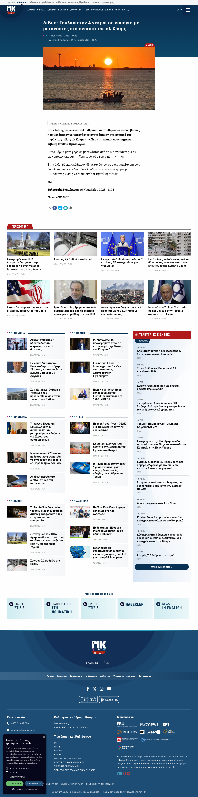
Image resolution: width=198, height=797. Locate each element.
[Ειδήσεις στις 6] (98, 608)
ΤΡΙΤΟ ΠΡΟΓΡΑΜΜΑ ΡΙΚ (67, 766)
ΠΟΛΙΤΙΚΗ (82, 333)
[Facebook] (88, 689)
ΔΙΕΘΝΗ (149, 45)
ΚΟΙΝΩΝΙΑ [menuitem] (51, 10)
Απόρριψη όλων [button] (34, 783)
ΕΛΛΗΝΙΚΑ (92, 663)
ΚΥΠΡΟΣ (140, 365)
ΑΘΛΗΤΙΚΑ (82, 501)
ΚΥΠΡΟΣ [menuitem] (41, 10)
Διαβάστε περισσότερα (28, 763)
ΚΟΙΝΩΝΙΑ (19, 333)
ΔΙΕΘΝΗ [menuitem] (109, 10)
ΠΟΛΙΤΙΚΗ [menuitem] (63, 10)
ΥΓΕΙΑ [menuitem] (86, 10)
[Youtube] (109, 689)
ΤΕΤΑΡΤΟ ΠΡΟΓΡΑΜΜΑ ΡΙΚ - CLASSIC (75, 770)
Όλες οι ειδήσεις (161, 567)
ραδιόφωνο (48, 2)
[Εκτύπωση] (70, 207)
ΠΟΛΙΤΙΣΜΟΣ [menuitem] (97, 10)
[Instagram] (102, 689)
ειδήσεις (21, 2)
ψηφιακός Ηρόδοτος (78, 2)
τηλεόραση (34, 2)
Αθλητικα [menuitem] (120, 10)
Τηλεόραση (76, 676)
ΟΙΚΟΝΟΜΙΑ (20, 417)
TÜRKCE (107, 663)
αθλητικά (61, 2)
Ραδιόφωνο (91, 676)
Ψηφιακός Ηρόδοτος (124, 676)
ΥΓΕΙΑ (79, 417)
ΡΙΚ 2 (57, 747)
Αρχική (50, 676)
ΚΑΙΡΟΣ (140, 382)
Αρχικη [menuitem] (31, 10)
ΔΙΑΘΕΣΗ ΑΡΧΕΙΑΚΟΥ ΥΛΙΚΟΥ (72, 784)
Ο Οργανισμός (61, 723)
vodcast (95, 2)
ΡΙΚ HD (58, 751)
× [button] (44, 737)
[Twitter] (94, 689)
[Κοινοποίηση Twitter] (60, 208)
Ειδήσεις (62, 676)
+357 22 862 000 (20, 723)
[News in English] (172, 608)
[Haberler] (135, 608)
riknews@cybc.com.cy (23, 730)
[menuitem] (128, 10)
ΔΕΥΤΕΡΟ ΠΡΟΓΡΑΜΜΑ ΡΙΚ (69, 763)
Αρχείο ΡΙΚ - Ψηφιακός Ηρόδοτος (71, 728)
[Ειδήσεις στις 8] (24, 608)
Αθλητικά (105, 676)
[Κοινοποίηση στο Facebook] (54, 208)
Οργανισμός (144, 676)
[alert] (24, 764)
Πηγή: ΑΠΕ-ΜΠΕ (58, 197)
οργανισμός (108, 2)
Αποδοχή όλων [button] (14, 783)
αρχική (11, 2)
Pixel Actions (131, 792)
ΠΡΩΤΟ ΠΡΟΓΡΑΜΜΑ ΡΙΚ (68, 759)
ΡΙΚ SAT (58, 755)
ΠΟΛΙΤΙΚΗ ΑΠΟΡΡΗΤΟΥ (49, 784)
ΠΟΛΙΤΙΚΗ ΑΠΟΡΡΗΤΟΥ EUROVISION (100, 784)
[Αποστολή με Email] (65, 208)
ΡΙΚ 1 (57, 743)
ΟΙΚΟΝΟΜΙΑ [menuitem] (75, 10)
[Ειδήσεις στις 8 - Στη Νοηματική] (61, 608)
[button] (7, 768)
